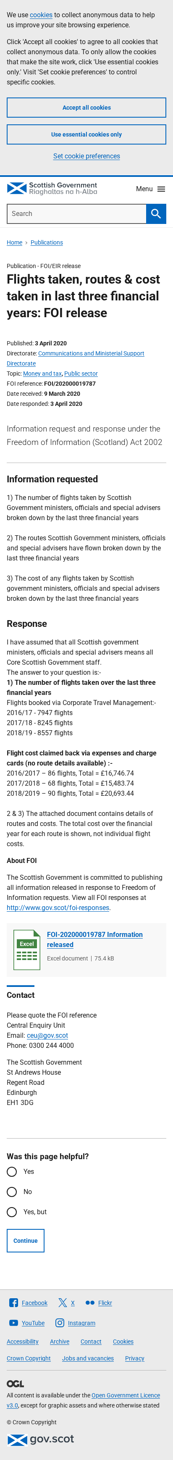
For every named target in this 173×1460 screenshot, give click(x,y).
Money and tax (42, 373)
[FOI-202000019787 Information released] (26, 950)
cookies (41, 15)
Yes (29, 1172)
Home (14, 242)
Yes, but (35, 1212)
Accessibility (23, 1341)
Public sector (81, 373)
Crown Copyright (29, 1358)
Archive (59, 1341)
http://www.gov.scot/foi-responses (58, 908)
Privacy (134, 1358)
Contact (91, 1341)
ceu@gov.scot (47, 1035)
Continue (25, 1240)
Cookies (123, 1341)
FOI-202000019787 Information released (95, 940)
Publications (47, 242)
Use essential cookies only (86, 134)
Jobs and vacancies (88, 1358)
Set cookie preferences (86, 156)
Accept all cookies (87, 107)
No (28, 1192)
